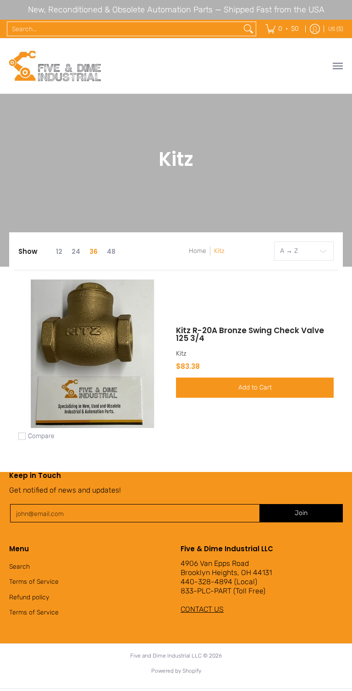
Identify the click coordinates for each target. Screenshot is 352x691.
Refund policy (29, 597)
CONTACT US (202, 609)
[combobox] (124, 29)
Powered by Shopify (176, 671)
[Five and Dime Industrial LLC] (55, 65)
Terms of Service (34, 582)
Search (19, 566)
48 (111, 251)
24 (76, 251)
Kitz (219, 251)
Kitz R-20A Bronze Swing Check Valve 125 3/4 (250, 334)
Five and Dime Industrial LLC (166, 656)
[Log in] (315, 29)
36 (93, 251)
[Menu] (337, 65)
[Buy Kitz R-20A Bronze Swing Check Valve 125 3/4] (92, 354)
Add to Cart (255, 387)
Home (197, 251)
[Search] (248, 29)
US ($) (335, 29)
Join (301, 513)
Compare (41, 436)
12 (59, 251)
